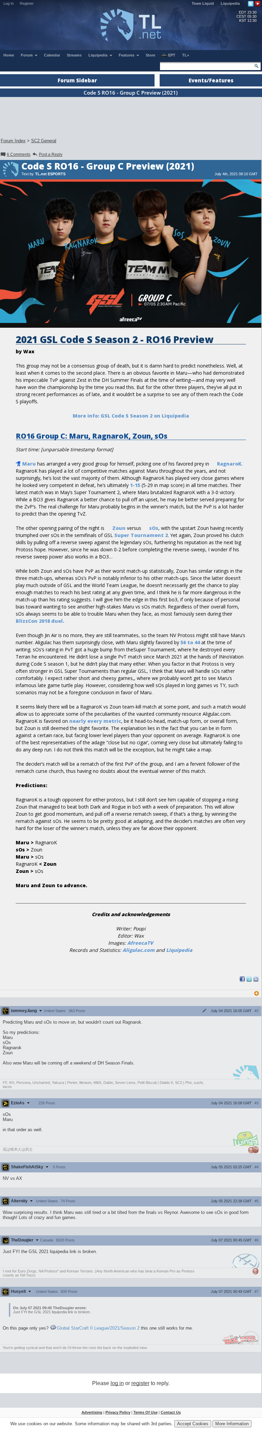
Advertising (92, 1412)
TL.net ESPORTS (50, 174)
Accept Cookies (192, 1423)
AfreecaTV (140, 943)
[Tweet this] (249, 980)
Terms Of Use (145, 1412)
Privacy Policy (117, 1412)
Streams (74, 55)
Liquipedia (230, 3)
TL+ (185, 55)
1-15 (135, 485)
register (140, 1383)
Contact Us (171, 1412)
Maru (29, 463)
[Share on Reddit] (256, 979)
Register (27, 3)
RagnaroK (229, 463)
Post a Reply (50, 154)
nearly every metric (95, 721)
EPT (171, 55)
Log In (8, 3)
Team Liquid (203, 3)
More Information (232, 1423)
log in (117, 1383)
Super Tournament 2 (141, 535)
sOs (153, 528)
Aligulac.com (138, 950)
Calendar (52, 55)
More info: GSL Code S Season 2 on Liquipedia (131, 415)
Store (150, 55)
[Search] (256, 66)
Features (127, 55)
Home (8, 55)
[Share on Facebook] (242, 980)
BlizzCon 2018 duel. (40, 621)
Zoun (119, 528)
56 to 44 (190, 642)
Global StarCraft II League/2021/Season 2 (98, 1328)
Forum (27, 55)
